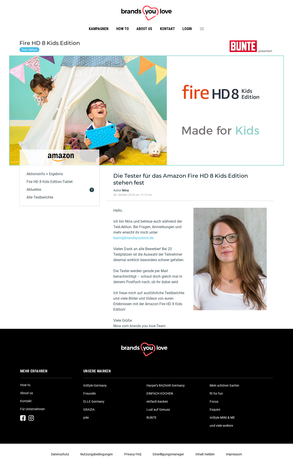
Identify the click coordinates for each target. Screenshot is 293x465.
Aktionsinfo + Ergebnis (45, 174)
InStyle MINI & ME (222, 417)
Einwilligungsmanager (168, 454)
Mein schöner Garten (224, 385)
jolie (86, 417)
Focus (214, 401)
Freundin (89, 393)
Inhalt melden (205, 454)
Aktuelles (34, 189)
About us (144, 29)
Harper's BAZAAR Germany (165, 385)
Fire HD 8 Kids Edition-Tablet (50, 182)
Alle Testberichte (40, 197)
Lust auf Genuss (158, 409)
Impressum (234, 454)
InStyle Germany (95, 385)
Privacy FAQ (132, 454)
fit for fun (216, 393)
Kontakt (167, 29)
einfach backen (157, 401)
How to (122, 29)
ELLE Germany (93, 401)
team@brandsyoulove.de (133, 238)
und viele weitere (221, 425)
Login (187, 29)
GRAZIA (89, 409)
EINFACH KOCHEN (159, 393)
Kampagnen (99, 29)
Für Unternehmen (32, 409)
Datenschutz (60, 454)
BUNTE (151, 417)
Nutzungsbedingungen (96, 454)
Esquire (215, 409)
